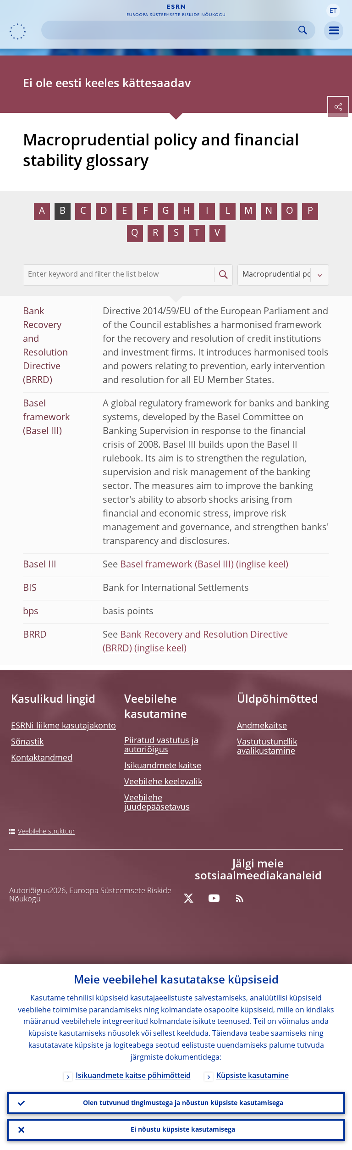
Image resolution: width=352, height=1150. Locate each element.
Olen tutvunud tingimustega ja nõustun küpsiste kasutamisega (183, 1103)
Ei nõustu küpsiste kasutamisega (183, 1130)
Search (302, 30)
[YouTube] (214, 898)
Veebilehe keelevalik (163, 782)
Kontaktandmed (41, 758)
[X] (188, 898)
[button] (333, 10)
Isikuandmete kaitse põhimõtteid (133, 1076)
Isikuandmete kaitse (162, 766)
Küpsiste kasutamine (252, 1076)
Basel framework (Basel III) (177, 565)
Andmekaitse (262, 726)
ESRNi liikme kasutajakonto (63, 726)
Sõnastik (27, 742)
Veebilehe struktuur (46, 831)
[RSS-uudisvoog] (240, 898)
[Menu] (333, 30)
